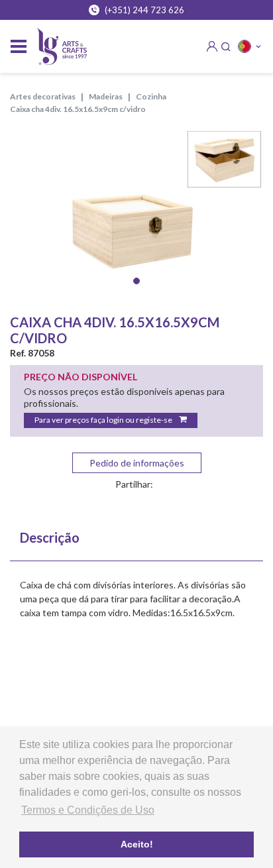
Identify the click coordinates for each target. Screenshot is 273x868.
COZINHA (151, 96)
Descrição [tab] (50, 537)
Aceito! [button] (137, 844)
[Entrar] (212, 46)
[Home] (62, 47)
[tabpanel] (136, 213)
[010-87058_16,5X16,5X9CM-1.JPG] (136, 213)
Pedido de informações (136, 462)
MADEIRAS (106, 96)
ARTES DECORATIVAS (43, 96)
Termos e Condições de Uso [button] (87, 810)
